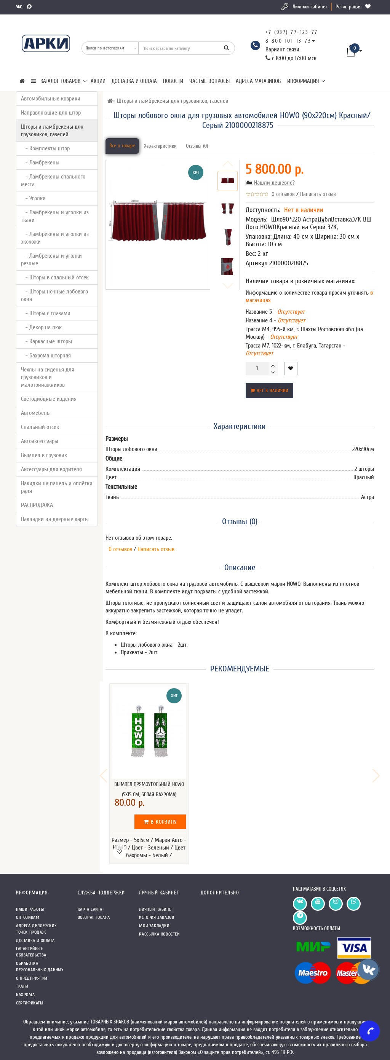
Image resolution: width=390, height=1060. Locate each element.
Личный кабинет (309, 6)
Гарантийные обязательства (31, 952)
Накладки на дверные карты (55, 519)
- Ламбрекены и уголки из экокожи (55, 238)
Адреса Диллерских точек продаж (36, 929)
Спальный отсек (40, 427)
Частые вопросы (209, 81)
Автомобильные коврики (50, 98)
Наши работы (30, 909)
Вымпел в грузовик (44, 455)
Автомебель (35, 413)
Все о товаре (122, 145)
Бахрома (25, 994)
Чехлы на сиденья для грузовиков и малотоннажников (47, 377)
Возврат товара (94, 917)
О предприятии (31, 978)
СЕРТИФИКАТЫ (29, 1003)
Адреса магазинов (258, 81)
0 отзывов (282, 194)
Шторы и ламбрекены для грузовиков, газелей (52, 130)
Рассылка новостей (159, 934)
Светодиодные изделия (49, 398)
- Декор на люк (41, 327)
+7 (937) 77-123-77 (291, 32)
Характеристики (160, 146)
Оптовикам (27, 917)
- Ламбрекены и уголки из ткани (55, 216)
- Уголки (33, 198)
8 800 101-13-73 (288, 41)
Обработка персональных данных (40, 966)
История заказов (156, 917)
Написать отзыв (318, 194)
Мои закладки (154, 925)
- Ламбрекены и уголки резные (51, 259)
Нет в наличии (271, 390)
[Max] (30, 6)
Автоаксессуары (39, 441)
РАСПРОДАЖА (37, 505)
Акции (98, 81)
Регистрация (348, 6)
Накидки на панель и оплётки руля (57, 487)
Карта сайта (90, 909)
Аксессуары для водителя (51, 469)
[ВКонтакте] (19, 6)
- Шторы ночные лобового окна (54, 295)
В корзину (163, 822)
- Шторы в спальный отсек (55, 277)
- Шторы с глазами (45, 313)
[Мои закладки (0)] (368, 6)
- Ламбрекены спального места (53, 180)
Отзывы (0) (197, 146)
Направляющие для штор (51, 112)
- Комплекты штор (45, 148)
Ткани (22, 986)
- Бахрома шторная (46, 355)
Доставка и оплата (134, 81)
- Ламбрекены (40, 162)
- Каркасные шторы (46, 341)
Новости (173, 81)
